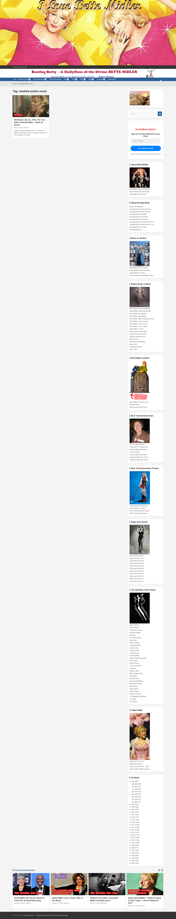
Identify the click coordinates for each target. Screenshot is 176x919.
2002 (133, 863)
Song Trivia (133, 344)
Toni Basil (133, 699)
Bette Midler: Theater (136, 329)
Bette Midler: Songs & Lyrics (139, 321)
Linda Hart (133, 668)
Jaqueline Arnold (135, 645)
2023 (133, 809)
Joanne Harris (134, 650)
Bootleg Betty (29, 915)
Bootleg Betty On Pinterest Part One (141, 222)
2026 (133, 781)
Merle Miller (133, 676)
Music (65, 79)
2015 (133, 830)
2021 (133, 815)
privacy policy (149, 154)
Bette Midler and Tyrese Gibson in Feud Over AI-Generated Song (29, 899)
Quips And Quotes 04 (137, 563)
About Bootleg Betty (136, 207)
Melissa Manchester (136, 673)
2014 (133, 832)
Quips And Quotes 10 (137, 579)
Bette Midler (24, 893)
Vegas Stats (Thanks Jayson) (139, 769)
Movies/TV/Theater (24, 79)
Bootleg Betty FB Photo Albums (140, 212)
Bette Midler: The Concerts (138, 324)
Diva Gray (133, 635)
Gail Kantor (133, 640)
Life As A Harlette (135, 666)
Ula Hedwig (133, 701)
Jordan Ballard (134, 656)
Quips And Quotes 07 (137, 571)
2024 (133, 807)
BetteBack (18, 115)
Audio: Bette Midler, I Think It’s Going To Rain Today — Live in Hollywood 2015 (144, 900)
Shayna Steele (134, 691)
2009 (133, 845)
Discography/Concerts (39, 79)
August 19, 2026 (57, 903)
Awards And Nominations (55, 79)
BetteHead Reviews (136, 764)
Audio (17, 893)
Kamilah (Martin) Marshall (138, 658)
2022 (133, 812)
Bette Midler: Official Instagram (140, 192)
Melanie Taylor (134, 671)
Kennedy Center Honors (138, 337)
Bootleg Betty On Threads (138, 227)
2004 (133, 858)
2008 (133, 848)
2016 (133, 827)
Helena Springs (135, 643)
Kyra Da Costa (134, 663)
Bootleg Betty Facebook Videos (140, 270)
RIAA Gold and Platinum (137, 342)
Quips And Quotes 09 (137, 576)
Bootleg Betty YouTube (137, 273)
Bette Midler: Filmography (138, 316)
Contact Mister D (112, 79)
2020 (133, 817)
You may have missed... (25, 870)
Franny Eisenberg (135, 638)
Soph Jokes (134, 349)
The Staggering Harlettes (138, 696)
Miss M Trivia (134, 339)
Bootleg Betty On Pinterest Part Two (142, 224)
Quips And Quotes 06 (137, 568)
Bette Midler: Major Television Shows (142, 319)
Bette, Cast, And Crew (137, 761)
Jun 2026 (135, 789)
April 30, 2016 (18, 127)
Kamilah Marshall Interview (138, 449)
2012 (133, 838)
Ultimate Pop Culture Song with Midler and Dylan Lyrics (104, 899)
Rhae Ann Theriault (136, 684)
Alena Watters (134, 625)
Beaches (137, 890)
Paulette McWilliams (136, 681)
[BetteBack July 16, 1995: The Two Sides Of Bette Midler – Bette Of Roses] (31, 106)
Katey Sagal (133, 661)
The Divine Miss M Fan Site (61, 893)
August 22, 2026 (19, 903)
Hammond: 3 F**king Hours (139, 447)
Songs (39, 893)
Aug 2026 (135, 784)
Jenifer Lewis (134, 648)
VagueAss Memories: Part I (139, 457)
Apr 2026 (135, 794)
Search (160, 113)
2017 (133, 825)
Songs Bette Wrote (136, 347)
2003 (133, 861)
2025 (133, 804)
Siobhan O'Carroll (135, 694)
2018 (133, 822)
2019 (133, 820)
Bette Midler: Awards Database (140, 189)
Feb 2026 (135, 799)
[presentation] (159, 870)
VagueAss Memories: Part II (139, 460)
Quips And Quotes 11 (137, 581)
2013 (133, 835)
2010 (133, 843)
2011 (133, 840)
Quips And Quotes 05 (137, 566)
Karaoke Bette (134, 405)
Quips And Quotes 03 (137, 561)
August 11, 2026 (133, 906)
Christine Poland (135, 633)
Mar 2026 (135, 797)
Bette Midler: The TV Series (139, 268)
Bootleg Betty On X (136, 230)
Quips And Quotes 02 (137, 558)
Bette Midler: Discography (138, 314)
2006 (133, 853)
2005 (133, 855)
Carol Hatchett (134, 627)
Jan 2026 (135, 802)
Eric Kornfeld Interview (137, 444)
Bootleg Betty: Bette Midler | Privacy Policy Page (52, 915)
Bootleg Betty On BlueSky (138, 214)
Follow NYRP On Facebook (138, 506)
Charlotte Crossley (136, 630)
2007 (133, 850)
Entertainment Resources (138, 334)
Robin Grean (134, 686)
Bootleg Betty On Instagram (139, 219)
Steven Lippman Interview (138, 455)
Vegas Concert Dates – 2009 (139, 766)
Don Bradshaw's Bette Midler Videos (142, 275)
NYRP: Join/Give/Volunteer (138, 513)
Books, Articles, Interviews (138, 331)
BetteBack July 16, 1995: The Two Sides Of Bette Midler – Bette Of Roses (29, 122)
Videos (73, 79)
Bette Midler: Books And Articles (140, 311)
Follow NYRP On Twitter (137, 508)
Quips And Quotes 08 (137, 574)
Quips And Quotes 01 (137, 556)
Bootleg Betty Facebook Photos (140, 209)
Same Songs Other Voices (138, 407)
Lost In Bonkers (135, 452)
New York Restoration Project (139, 511)
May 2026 (135, 792)
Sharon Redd (134, 689)
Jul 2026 (134, 786)
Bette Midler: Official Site (138, 194)
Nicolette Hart (134, 678)
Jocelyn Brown (134, 653)
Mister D (26, 127)
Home (15, 79)
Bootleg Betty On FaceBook (139, 217)
